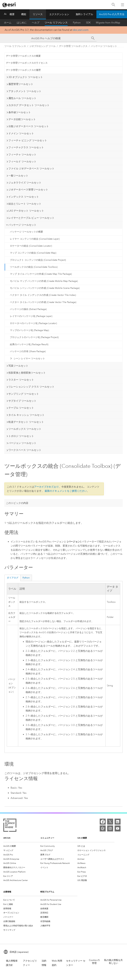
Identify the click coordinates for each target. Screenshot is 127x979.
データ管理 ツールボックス (73, 46)
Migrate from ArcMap (108, 22)
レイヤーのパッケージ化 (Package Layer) (31, 316)
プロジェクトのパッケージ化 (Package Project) (34, 337)
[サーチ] (93, 38)
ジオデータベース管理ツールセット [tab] (28, 189)
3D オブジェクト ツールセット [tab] (25, 77)
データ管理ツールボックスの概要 (23, 56)
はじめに (22, 22)
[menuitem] (21, 846)
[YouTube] (118, 828)
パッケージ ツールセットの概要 (26, 231)
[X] (110, 822)
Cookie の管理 (94, 962)
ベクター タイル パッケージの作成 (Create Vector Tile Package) (43, 302)
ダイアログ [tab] (12, 577)
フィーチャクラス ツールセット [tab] (26, 147)
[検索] (113, 4)
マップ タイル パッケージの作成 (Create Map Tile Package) (41, 274)
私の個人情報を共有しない (113, 962)
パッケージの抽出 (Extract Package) (28, 309)
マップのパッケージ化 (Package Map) (29, 330)
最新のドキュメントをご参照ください (66, 490)
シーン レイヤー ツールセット (29, 358)
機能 (23, 14)
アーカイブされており (46, 486)
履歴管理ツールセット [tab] (20, 84)
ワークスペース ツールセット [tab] (24, 450)
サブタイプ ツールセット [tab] (22, 400)
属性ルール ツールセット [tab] (22, 98)
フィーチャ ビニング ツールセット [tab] (27, 140)
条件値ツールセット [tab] (19, 112)
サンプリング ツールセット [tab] (23, 393)
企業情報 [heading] (7, 891)
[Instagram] (110, 828)
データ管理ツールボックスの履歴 (23, 70)
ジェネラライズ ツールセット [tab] (24, 182)
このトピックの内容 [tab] (17, 503)
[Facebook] (103, 822)
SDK (88, 22)
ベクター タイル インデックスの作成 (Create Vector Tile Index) (43, 295)
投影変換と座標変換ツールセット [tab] (27, 372)
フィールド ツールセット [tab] (22, 161)
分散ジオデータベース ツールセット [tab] (28, 126)
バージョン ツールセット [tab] (22, 443)
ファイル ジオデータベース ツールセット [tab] (31, 168)
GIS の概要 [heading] (82, 838)
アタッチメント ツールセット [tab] (24, 91)
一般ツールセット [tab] (18, 175)
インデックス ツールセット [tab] (23, 196)
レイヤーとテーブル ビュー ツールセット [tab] (31, 217)
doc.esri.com (80, 29)
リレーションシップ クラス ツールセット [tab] (31, 386)
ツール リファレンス (56, 22)
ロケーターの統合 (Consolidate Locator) (31, 245)
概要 (12, 14)
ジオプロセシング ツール (42, 46)
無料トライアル (84, 14)
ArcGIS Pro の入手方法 (111, 14)
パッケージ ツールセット (104, 46)
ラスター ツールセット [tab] (21, 379)
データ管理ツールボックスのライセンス (27, 62)
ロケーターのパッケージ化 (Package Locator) (33, 323)
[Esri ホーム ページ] (9, 4)
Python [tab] (26, 577)
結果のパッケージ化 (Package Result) (29, 344)
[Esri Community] (103, 828)
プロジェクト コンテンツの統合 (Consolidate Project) (38, 260)
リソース (38, 14)
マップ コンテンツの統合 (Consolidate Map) (33, 252)
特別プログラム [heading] (47, 891)
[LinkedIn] (118, 822)
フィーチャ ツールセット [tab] (22, 154)
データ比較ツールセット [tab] (22, 119)
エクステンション (59, 14)
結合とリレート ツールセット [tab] (24, 203)
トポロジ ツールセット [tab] (21, 436)
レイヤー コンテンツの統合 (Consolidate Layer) (35, 238)
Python (77, 22)
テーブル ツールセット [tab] (21, 407)
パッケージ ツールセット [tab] (22, 224)
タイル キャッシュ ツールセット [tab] (26, 414)
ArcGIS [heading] (6, 838)
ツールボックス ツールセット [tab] (24, 428)
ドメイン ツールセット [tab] (21, 133)
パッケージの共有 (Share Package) (28, 351)
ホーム (7, 22)
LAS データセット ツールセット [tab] (26, 210)
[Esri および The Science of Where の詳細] (9, 826)
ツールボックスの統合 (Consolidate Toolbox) (34, 267)
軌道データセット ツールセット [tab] (26, 421)
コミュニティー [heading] (47, 838)
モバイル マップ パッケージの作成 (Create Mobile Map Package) (44, 281)
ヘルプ (35, 22)
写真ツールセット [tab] (18, 365)
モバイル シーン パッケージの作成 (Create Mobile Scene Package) (45, 288)
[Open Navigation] (122, 4)
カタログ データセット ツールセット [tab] (28, 105)
